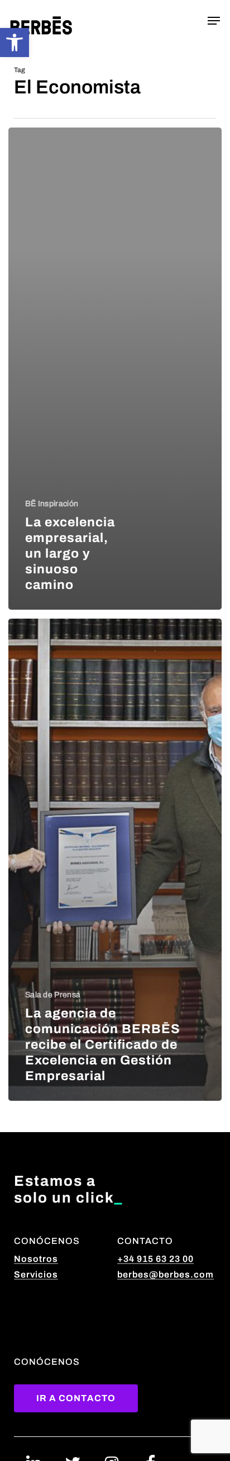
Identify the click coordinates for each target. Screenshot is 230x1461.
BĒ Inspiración (51, 503)
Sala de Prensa (52, 995)
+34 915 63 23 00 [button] (155, 1259)
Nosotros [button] (36, 1259)
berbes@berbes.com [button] (165, 1274)
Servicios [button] (36, 1274)
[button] (14, 42)
